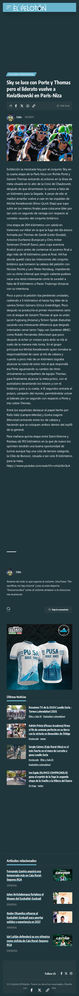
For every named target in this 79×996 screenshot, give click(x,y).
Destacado (34, 738)
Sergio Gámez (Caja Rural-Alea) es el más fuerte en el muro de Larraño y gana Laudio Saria (49, 750)
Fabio (19, 117)
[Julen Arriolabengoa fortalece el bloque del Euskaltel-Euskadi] (62, 898)
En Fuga (32, 785)
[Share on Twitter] (22, 106)
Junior (43, 738)
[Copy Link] (33, 106)
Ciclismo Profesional (21, 74)
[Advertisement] (39, 41)
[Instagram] (71, 973)
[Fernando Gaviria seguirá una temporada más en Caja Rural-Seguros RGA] (62, 875)
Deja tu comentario (60, 609)
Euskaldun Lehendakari (54, 716)
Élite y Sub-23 (35, 716)
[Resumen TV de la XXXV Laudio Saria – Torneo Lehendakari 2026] (16, 712)
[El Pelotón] (31, 8)
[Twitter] (66, 973)
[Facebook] (61, 973)
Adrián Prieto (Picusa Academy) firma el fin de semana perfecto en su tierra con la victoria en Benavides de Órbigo (49, 729)
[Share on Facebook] (16, 106)
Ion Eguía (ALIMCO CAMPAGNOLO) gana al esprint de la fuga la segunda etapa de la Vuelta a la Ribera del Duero (50, 776)
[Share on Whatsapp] (27, 106)
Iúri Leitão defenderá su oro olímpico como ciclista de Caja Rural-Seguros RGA (28, 941)
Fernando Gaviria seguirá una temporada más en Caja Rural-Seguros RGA (24, 875)
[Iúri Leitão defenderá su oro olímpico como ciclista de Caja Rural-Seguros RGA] (62, 940)
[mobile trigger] (10, 7)
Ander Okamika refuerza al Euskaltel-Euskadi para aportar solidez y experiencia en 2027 (25, 917)
